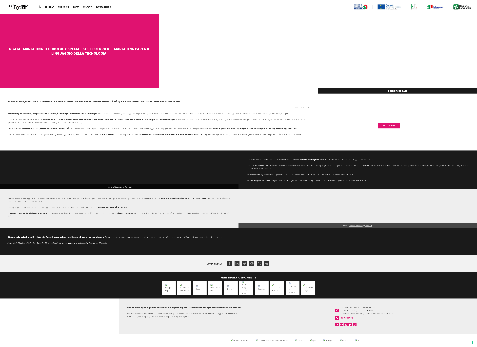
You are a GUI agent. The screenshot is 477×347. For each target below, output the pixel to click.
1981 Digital (117, 187)
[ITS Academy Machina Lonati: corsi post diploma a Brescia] (18, 6)
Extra (76, 7)
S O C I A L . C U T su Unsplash (303, 108)
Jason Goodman (356, 225)
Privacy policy (132, 316)
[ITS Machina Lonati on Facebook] (337, 324)
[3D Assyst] (328, 340)
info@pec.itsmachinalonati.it (227, 313)
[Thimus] (344, 340)
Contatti (87, 7)
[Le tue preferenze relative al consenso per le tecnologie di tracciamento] (472, 342)
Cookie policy (144, 316)
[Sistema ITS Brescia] (239, 340)
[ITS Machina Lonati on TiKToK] (355, 324)
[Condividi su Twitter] (244, 263)
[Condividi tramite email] (252, 263)
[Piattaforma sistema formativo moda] (271, 340)
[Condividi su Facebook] (229, 263)
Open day (49, 7)
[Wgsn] (313, 340)
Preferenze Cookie (159, 316)
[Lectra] (298, 340)
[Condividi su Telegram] (267, 263)
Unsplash (128, 187)
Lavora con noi (104, 7)
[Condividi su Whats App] (259, 263)
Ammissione (63, 7)
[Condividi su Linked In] (237, 263)
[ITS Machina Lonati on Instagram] (346, 324)
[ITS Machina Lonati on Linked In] (350, 324)
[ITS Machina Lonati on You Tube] (341, 324)
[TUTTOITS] (360, 340)
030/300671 (347, 317)
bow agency (184, 316)
